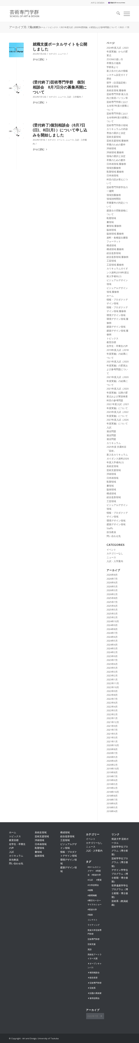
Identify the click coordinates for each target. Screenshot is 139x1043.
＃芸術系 (92, 987)
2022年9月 (112, 691)
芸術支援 (92, 944)
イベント (61, 140)
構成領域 (111, 245)
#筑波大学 (92, 909)
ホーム (110, 295)
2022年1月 (112, 718)
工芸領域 (111, 260)
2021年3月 (112, 737)
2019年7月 (112, 776)
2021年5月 (112, 733)
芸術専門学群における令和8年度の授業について (118, 117)
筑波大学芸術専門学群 (95, 932)
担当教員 (111, 532)
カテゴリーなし (115, 553)
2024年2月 (112, 652)
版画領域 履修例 (115, 233)
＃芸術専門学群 (95, 982)
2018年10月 (113, 791)
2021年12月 (113, 722)
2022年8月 (112, 694)
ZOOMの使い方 (115, 59)
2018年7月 (112, 799)
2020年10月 (113, 745)
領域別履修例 (114, 167)
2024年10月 (113, 621)
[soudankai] (16, 88)
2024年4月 (112, 644)
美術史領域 (112, 86)
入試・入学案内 (74, 97)
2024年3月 (112, 648)
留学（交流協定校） (117, 82)
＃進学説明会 (94, 998)
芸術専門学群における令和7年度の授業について (118, 105)
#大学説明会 (93, 885)
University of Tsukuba (119, 2)
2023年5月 (112, 667)
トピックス (112, 338)
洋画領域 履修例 (115, 152)
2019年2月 (112, 788)
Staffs (110, 528)
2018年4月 (112, 811)
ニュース (62, 54)
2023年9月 (112, 656)
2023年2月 (112, 675)
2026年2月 (112, 594)
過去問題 (111, 431)
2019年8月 (112, 772)
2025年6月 (112, 605)
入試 (109, 427)
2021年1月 (112, 741)
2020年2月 (112, 764)
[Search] (116, 14)
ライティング (94, 924)
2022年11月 (113, 683)
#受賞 (99, 879)
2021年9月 (112, 726)
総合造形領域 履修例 (117, 257)
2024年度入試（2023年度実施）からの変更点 (118, 51)
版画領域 (111, 229)
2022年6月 (112, 702)
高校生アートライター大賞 (95, 956)
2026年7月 (112, 578)
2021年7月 (112, 729)
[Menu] (125, 14)
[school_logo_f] (27, 14)
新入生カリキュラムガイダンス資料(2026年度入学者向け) (118, 458)
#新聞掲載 (92, 895)
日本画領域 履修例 (116, 163)
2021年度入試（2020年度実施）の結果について (118, 380)
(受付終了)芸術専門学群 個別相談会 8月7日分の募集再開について (60, 87)
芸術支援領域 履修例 (117, 140)
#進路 (90, 914)
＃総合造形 (93, 977)
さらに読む (39, 59)
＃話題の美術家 (95, 993)
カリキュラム (114, 443)
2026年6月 (112, 582)
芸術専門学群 (94, 939)
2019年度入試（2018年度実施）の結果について (118, 353)
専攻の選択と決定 (116, 133)
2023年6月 (112, 664)
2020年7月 (112, 753)
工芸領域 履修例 (115, 264)
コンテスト (93, 919)
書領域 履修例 (114, 225)
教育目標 (111, 342)
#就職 (90, 890)
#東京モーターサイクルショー (95, 902)
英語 (90, 949)
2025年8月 (112, 598)
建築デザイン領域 (116, 326)
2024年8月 (112, 629)
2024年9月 (112, 625)
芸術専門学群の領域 (117, 125)
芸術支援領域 (114, 136)
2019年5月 (112, 784)
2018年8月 (112, 795)
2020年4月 (112, 760)
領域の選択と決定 (116, 156)
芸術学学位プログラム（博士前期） (119, 850)
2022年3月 (112, 710)
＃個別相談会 (94, 972)
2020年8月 (112, 749)
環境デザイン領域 (116, 315)
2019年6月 (112, 780)
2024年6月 (112, 636)
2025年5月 (112, 609)
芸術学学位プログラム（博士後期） (119, 862)
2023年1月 (112, 679)
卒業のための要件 (116, 144)
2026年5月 (112, 586)
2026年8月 (112, 574)
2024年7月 (112, 633)
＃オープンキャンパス (95, 965)
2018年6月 (112, 803)
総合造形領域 (114, 253)
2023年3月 (112, 671)
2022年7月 (112, 698)
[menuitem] (97, 3)
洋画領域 (111, 148)
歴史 (109, 78)
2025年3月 (112, 613)
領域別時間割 (114, 198)
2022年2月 (112, 714)
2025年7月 (112, 602)
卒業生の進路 (114, 63)
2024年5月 (112, 640)
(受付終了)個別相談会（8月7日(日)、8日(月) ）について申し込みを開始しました (60, 130)
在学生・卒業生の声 (117, 346)
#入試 (90, 879)
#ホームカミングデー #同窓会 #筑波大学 (94, 871)
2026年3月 (112, 590)
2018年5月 (112, 807)
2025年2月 (112, 617)
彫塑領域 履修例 (115, 171)
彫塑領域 (111, 218)
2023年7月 (112, 660)
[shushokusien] (16, 50)
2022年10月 (113, 687)
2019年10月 (113, 768)
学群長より (112, 67)
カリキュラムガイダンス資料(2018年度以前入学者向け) (118, 272)
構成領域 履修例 (115, 249)
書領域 (110, 222)
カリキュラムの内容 (117, 129)
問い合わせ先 (114, 536)
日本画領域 (112, 175)
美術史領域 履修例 (116, 90)
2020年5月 (112, 757)
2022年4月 (112, 706)
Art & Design (97, 2)
